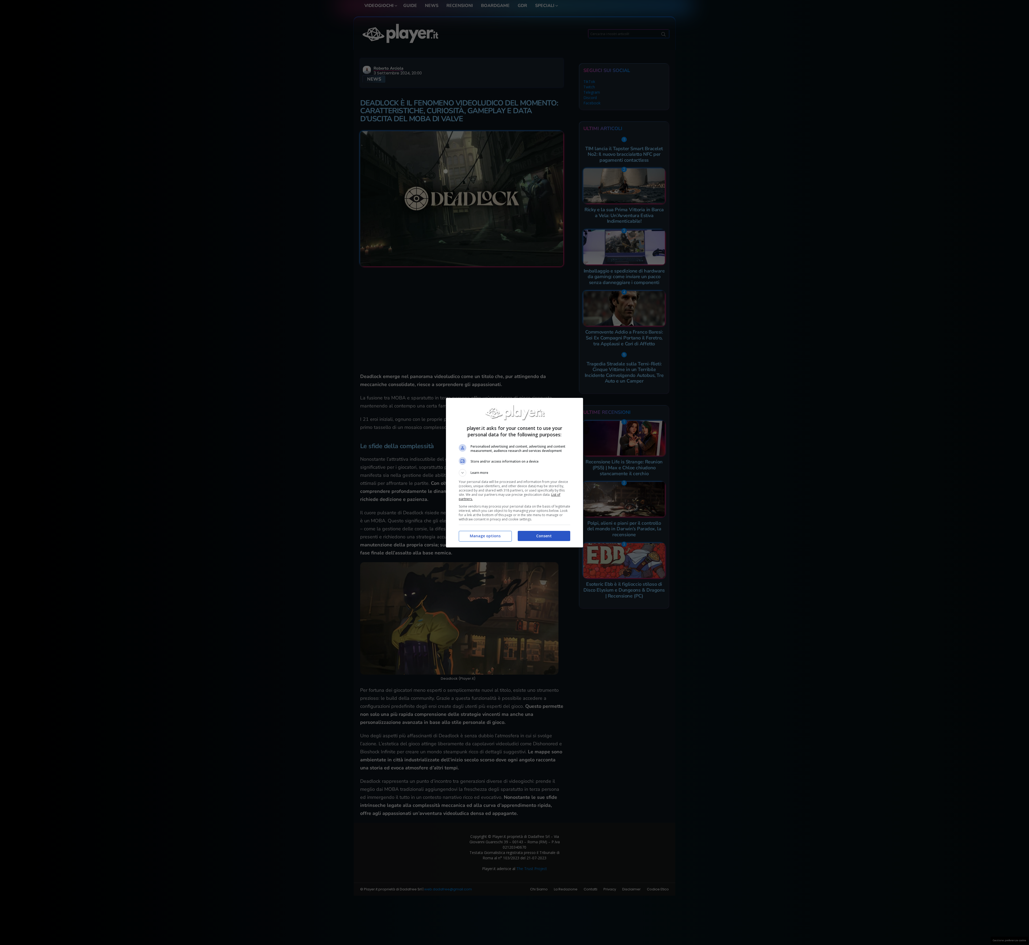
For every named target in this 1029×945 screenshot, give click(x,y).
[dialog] (514, 472)
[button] (514, 473)
